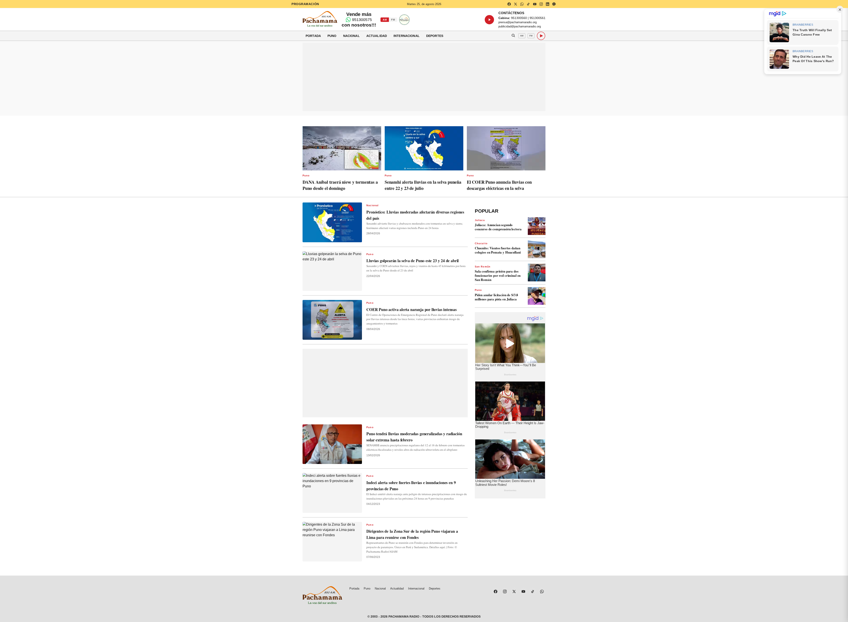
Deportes (434, 36)
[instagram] (541, 4)
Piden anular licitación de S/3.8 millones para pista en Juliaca (496, 296)
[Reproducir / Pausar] (489, 19)
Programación (305, 4)
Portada (313, 36)
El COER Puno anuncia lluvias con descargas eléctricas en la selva (499, 185)
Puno (332, 36)
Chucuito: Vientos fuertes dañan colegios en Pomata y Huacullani (498, 250)
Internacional (407, 36)
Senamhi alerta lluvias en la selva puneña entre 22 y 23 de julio (423, 185)
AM (385, 19)
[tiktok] (528, 4)
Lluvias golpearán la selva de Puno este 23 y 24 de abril (412, 260)
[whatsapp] (521, 4)
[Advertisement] (424, 77)
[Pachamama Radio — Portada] (320, 19)
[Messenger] (553, 4)
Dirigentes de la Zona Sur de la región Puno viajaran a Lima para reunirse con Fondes (412, 534)
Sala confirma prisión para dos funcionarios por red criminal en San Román (498, 275)
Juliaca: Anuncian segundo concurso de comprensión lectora (498, 226)
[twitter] (515, 4)
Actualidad (376, 36)
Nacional (351, 36)
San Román (482, 266)
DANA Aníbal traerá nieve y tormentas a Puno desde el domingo (340, 185)
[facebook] (509, 4)
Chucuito (481, 243)
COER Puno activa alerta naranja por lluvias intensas (411, 309)
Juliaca (480, 220)
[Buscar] (513, 36)
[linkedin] (547, 4)
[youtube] (534, 4)
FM (393, 19)
